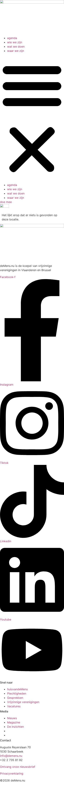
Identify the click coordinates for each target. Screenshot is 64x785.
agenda (12, 38)
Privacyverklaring (11, 773)
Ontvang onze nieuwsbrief (17, 766)
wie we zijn (14, 42)
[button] (32, 118)
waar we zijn (15, 51)
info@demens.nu (11, 755)
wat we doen (16, 46)
